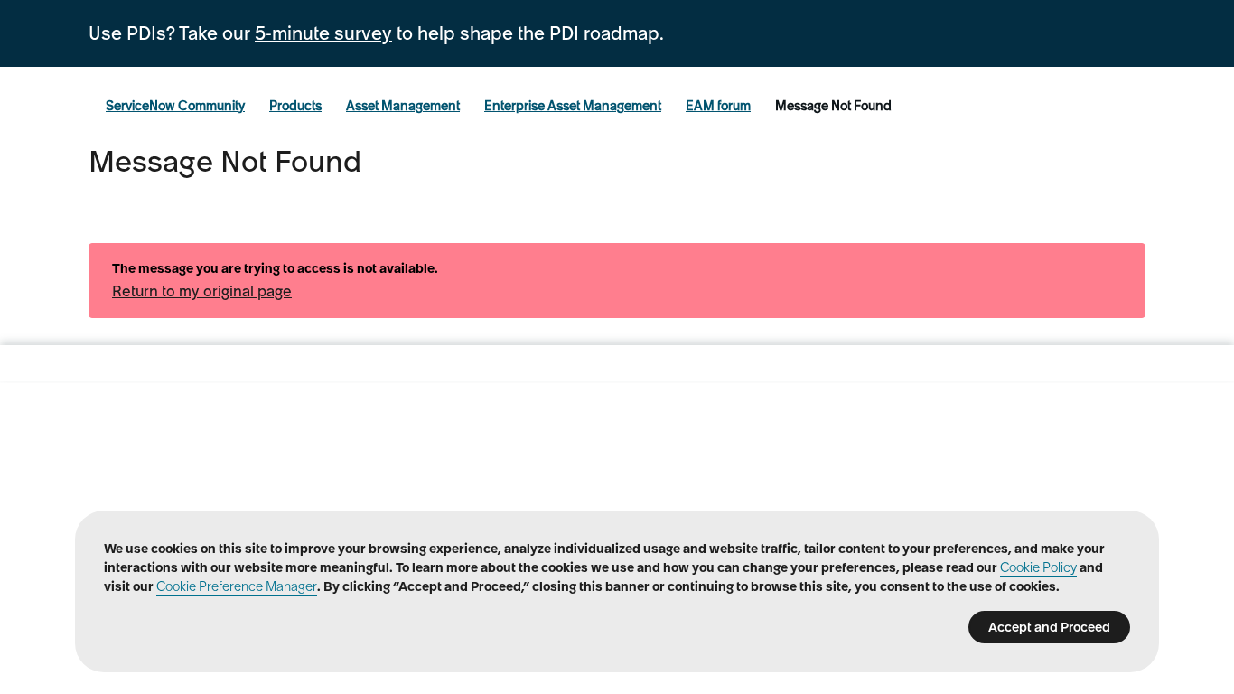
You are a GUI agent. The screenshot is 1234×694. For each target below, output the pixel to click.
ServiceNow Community (175, 106)
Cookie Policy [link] (1038, 567)
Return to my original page (202, 291)
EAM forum (718, 106)
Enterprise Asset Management (572, 106)
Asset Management (403, 106)
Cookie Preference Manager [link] (236, 586)
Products (295, 106)
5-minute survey (323, 33)
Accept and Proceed (1049, 627)
